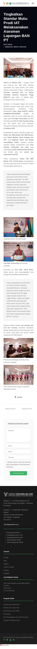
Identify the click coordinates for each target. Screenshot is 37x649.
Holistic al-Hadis (9, 567)
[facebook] (4, 639)
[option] (18, 645)
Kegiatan (23, 47)
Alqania (6, 564)
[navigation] (18, 645)
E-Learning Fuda (9, 590)
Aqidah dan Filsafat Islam (12, 604)
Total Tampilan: (12, 540)
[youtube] (10, 639)
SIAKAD (6, 585)
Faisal (10, 44)
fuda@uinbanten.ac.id (12, 524)
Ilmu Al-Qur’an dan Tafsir (11, 611)
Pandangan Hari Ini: (13, 535)
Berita (16, 47)
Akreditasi (9, 47)
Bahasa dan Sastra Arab (11, 607)
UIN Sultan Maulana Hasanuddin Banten (17, 583)
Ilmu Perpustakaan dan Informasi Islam (16, 617)
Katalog (6, 570)
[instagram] (13, 639)
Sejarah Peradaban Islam (12, 620)
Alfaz (5, 561)
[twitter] (7, 639)
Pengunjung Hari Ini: (13, 537)
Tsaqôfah (6, 573)
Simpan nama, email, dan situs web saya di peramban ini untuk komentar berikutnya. (18, 464)
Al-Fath (6, 557)
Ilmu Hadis (7, 614)
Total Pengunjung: (13, 542)
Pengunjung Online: (13, 532)
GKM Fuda (7, 588)
